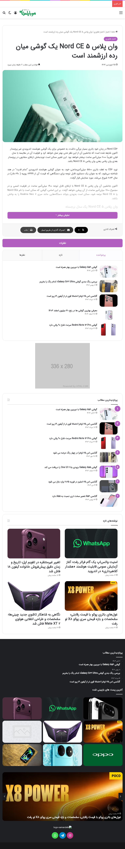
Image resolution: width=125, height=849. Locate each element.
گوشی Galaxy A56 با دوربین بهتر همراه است (76, 267)
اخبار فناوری (99, 32)
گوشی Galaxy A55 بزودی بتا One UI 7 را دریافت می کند (70, 467)
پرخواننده (101, 255)
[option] (62, 796)
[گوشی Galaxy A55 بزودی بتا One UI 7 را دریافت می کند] (109, 472)
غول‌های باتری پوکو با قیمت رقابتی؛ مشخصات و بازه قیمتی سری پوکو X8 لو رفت (91, 619)
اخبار (108, 32)
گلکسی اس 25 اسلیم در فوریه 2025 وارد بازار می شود (72, 482)
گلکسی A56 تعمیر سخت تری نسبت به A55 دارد (74, 496)
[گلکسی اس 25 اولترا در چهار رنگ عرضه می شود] (109, 457)
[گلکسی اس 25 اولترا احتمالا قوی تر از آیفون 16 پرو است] (109, 300)
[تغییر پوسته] (9, 14)
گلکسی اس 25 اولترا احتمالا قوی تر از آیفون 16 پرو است (72, 296)
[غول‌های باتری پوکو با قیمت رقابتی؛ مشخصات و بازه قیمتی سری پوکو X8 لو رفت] (91, 596)
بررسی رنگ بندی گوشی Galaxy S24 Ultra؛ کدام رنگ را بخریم (68, 281)
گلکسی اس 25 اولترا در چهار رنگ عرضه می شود (75, 453)
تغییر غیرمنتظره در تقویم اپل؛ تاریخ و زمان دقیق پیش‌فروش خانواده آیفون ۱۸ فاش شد (34, 567)
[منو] (121, 14)
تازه (60, 255)
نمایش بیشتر (63, 215)
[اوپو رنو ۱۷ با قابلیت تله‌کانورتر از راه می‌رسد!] (103, 755)
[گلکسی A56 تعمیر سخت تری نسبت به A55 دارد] (109, 501)
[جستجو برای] (4, 14)
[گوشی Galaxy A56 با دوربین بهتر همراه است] (109, 272)
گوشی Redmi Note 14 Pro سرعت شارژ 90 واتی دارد (73, 325)
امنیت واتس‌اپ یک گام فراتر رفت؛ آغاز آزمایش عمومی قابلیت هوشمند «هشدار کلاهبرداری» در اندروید (91, 567)
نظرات (62, 243)
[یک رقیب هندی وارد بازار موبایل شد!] (22, 732)
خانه (113, 32)
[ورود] (15, 14)
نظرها (22, 255)
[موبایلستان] (28, 12)
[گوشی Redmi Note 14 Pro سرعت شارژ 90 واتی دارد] (109, 329)
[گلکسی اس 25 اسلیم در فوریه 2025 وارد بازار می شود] (109, 486)
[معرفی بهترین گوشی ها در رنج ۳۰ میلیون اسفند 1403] (109, 315)
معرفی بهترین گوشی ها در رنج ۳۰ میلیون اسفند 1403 (73, 310)
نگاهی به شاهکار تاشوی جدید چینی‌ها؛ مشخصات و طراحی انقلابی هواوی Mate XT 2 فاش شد (34, 619)
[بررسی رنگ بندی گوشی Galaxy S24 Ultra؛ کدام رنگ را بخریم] (109, 286)
